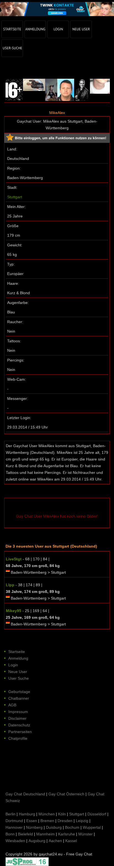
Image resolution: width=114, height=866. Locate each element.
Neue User (17, 671)
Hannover (14, 827)
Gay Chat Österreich (66, 794)
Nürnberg (34, 827)
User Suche (18, 678)
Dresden (65, 820)
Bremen (47, 820)
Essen (31, 820)
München (46, 814)
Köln (62, 814)
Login (13, 665)
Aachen (55, 840)
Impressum (18, 711)
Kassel (71, 840)
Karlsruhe (66, 834)
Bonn (10, 834)
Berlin (10, 814)
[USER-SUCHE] (12, 48)
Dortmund (14, 820)
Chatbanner (18, 698)
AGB (12, 705)
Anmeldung (18, 658)
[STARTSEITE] (12, 29)
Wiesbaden (15, 840)
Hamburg (27, 814)
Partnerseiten (20, 731)
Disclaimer (17, 718)
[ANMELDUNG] (35, 29)
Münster (85, 834)
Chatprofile (17, 738)
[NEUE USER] (81, 29)
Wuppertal (92, 827)
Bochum (72, 827)
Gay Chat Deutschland (25, 794)
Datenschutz (19, 725)
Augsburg (36, 840)
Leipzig (82, 820)
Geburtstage (19, 691)
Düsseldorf (96, 814)
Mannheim (45, 834)
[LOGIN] (58, 29)
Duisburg (54, 827)
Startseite (16, 651)
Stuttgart (14, 197)
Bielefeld (25, 834)
